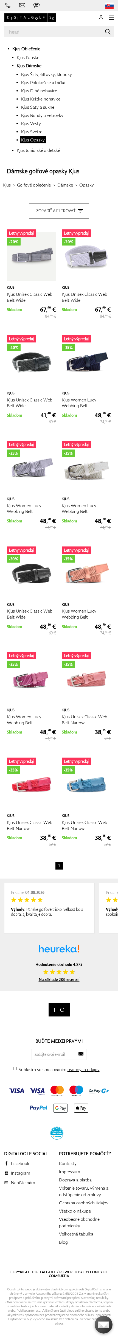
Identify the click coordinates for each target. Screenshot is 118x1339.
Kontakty (68, 1163)
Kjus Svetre (31, 132)
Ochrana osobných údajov (83, 1203)
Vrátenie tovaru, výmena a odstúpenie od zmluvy (83, 1191)
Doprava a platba (75, 1180)
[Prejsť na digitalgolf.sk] (109, 5)
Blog (63, 1242)
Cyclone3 (92, 1271)
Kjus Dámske (29, 66)
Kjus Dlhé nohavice (39, 91)
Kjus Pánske (28, 57)
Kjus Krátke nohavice (40, 99)
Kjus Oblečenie (26, 49)
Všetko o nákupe (75, 1211)
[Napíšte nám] (22, 5)
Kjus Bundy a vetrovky (42, 115)
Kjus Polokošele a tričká (43, 82)
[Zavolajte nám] (8, 5)
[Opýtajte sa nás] (36, 5)
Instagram (20, 1173)
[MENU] (111, 17)
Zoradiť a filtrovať (55, 210)
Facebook (20, 1163)
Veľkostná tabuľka (76, 1234)
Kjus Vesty (31, 123)
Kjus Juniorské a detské (38, 150)
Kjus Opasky (33, 140)
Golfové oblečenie (34, 185)
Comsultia (59, 1275)
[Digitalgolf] (59, 1009)
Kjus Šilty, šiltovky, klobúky (46, 74)
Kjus (74, 171)
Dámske (65, 185)
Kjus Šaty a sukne (37, 107)
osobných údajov (84, 1069)
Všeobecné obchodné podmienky (79, 1222)
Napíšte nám (23, 1183)
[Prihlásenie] (101, 17)
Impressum (69, 1172)
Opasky (86, 185)
